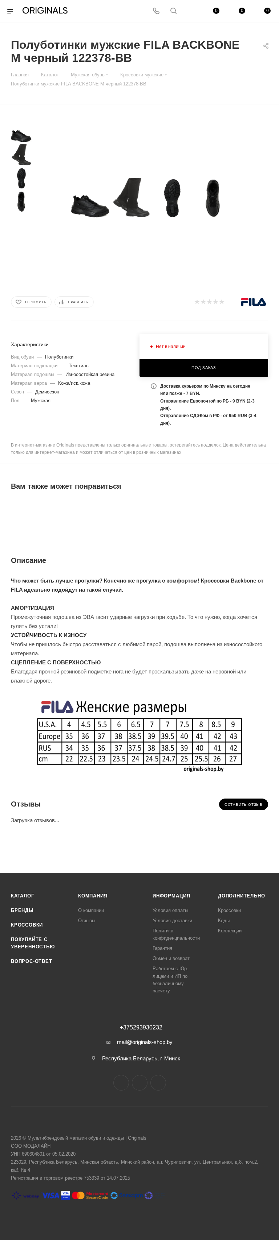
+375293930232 (141, 1028)
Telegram (139, 1083)
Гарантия (162, 948)
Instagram (121, 1083)
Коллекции (230, 930)
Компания (92, 896)
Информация (171, 896)
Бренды (22, 910)
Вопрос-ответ (31, 961)
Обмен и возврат (171, 958)
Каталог (22, 896)
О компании (91, 910)
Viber (158, 1083)
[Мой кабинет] (190, 11)
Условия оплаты (170, 910)
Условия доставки (172, 920)
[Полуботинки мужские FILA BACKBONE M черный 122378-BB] (90, 198)
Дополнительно (241, 896)
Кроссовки (27, 925)
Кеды (224, 920)
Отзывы (86, 920)
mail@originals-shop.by (145, 1042)
